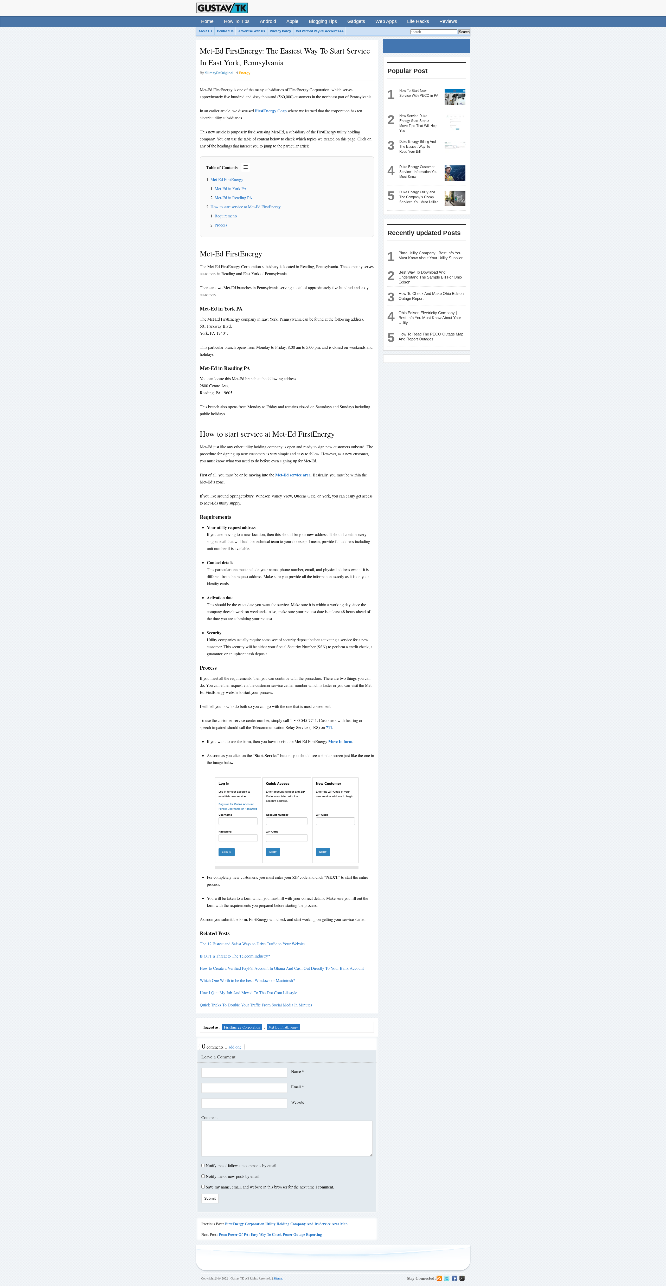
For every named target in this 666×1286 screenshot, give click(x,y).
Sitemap (278, 1278)
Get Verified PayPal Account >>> (320, 31)
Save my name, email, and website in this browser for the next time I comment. (270, 1187)
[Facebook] (454, 1278)
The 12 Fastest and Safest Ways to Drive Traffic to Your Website (252, 943)
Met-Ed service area (293, 475)
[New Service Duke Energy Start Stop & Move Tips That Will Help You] (455, 122)
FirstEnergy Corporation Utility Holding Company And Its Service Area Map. (287, 1223)
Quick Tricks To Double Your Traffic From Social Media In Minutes (256, 1004)
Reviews (448, 21)
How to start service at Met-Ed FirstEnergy (245, 206)
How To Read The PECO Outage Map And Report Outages (431, 336)
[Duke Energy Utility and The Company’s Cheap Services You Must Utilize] (455, 198)
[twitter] (447, 1278)
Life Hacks (418, 21)
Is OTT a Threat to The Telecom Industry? (235, 956)
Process (221, 225)
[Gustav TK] (222, 8)
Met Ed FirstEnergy (283, 1027)
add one (234, 1047)
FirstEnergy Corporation (242, 1027)
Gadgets (356, 21)
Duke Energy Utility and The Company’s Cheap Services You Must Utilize (418, 197)
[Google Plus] (462, 1278)
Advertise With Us (251, 31)
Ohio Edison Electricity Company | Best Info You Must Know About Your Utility (430, 318)
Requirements (226, 215)
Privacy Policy (280, 31)
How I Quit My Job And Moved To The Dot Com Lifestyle (248, 992)
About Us (205, 31)
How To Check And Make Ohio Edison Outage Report (431, 296)
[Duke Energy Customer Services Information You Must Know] (455, 173)
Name (297, 1071)
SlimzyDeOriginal (219, 73)
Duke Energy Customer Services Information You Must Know (418, 172)
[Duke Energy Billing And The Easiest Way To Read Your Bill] (455, 148)
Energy (244, 73)
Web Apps (386, 21)
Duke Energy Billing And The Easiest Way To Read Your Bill (417, 146)
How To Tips (236, 21)
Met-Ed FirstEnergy (226, 179)
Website (297, 1102)
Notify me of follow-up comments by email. (241, 1165)
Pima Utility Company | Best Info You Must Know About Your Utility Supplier (431, 255)
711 (329, 727)
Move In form (340, 741)
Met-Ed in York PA (231, 188)
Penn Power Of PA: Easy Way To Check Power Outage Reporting (270, 1234)
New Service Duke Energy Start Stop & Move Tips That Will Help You (418, 123)
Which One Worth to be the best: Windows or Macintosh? (247, 980)
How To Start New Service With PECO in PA (418, 93)
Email (297, 1086)
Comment (209, 1117)
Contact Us (225, 31)
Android (268, 21)
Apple (292, 21)
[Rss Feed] (439, 1278)
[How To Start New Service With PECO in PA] (455, 97)
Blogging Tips (323, 21)
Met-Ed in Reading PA (233, 197)
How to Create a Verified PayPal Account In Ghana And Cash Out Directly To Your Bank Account (282, 968)
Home (207, 21)
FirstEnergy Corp (271, 111)
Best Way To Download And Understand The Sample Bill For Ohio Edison (430, 277)
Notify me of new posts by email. (233, 1176)
